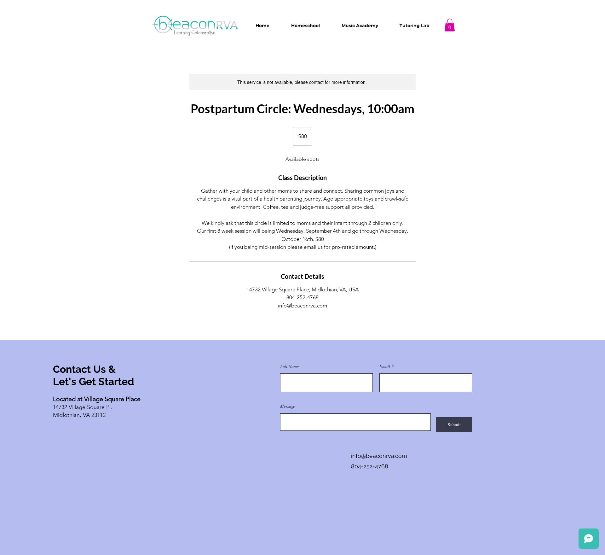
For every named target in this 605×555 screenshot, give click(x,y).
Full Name (289, 366)
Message (287, 406)
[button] (305, 26)
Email (384, 366)
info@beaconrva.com (379, 456)
